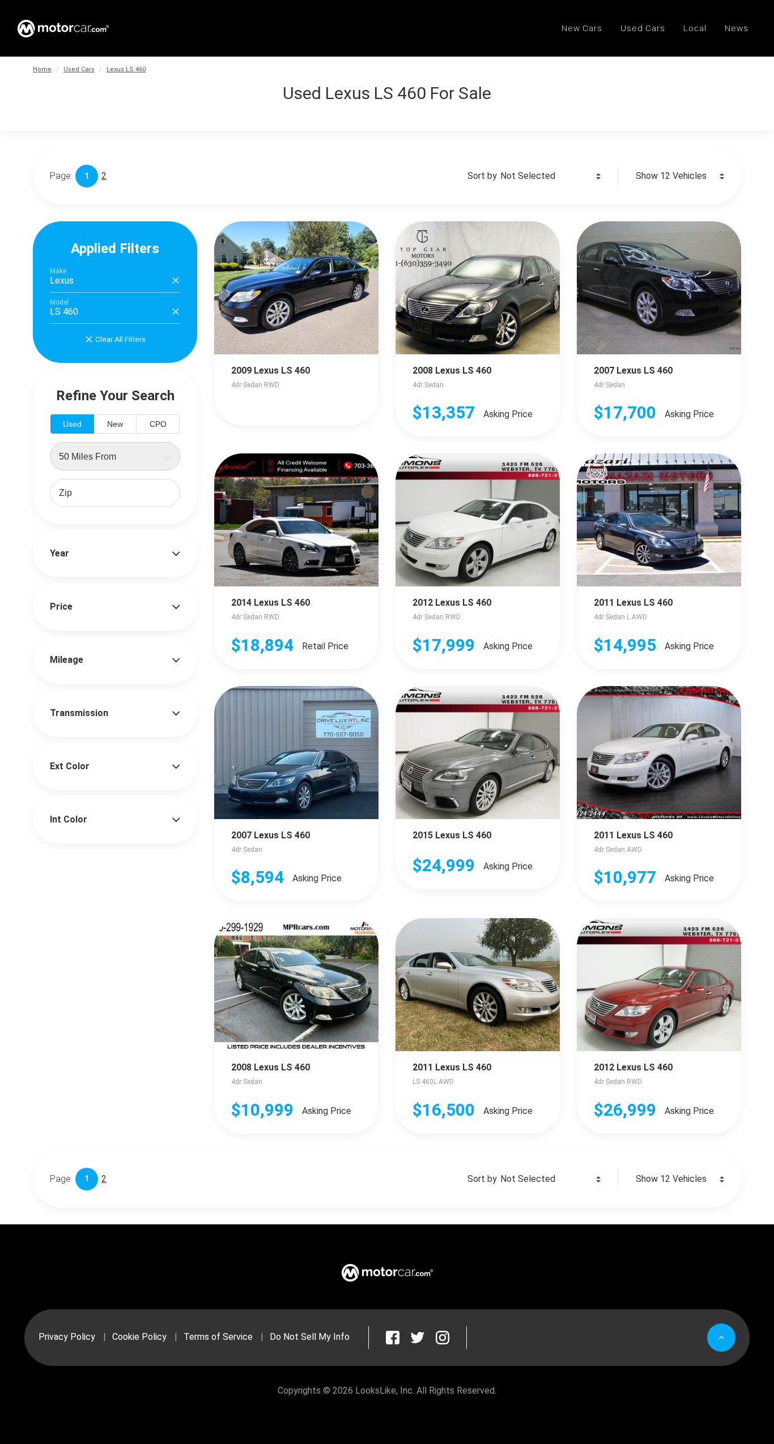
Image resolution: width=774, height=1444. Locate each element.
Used (72, 424)
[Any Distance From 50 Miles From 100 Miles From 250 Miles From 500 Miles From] (115, 456)
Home (42, 69)
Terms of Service (218, 1336)
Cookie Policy (139, 1336)
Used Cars (79, 69)
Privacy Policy (67, 1336)
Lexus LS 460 (126, 69)
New (115, 424)
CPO (158, 424)
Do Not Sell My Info (310, 1336)
